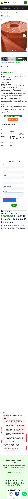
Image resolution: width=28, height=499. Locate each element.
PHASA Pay (13, 119)
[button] (16, 3)
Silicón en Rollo (10, 12)
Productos (3, 12)
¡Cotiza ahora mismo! (13, 116)
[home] (4, 2)
